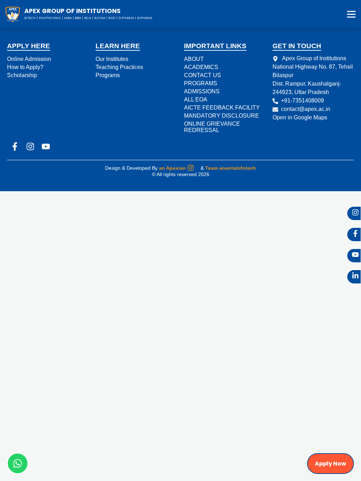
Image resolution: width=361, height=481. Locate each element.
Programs (108, 75)
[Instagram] (354, 213)
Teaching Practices (119, 67)
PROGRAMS (200, 83)
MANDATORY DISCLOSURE (221, 116)
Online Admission (29, 59)
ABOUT (194, 59)
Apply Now (330, 464)
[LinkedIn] (354, 277)
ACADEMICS (201, 67)
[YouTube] (354, 256)
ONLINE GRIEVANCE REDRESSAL (212, 127)
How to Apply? (25, 67)
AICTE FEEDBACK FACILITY (222, 108)
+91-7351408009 (302, 101)
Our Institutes (112, 59)
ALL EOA (195, 99)
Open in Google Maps (300, 117)
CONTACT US (202, 75)
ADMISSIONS (202, 91)
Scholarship (22, 75)
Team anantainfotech (230, 168)
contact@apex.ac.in (305, 109)
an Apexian (172, 168)
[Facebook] (354, 234)
